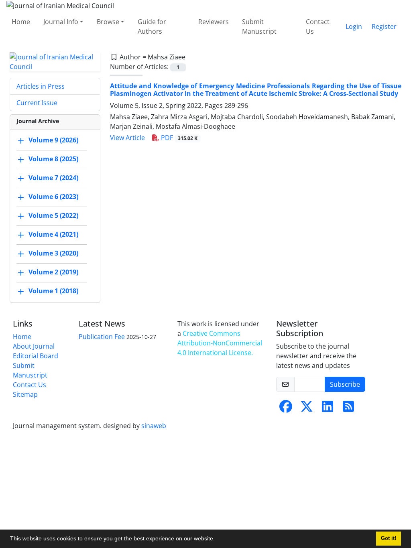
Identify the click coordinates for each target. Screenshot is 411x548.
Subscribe (345, 384)
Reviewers (213, 21)
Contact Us (318, 26)
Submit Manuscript (259, 26)
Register (384, 26)
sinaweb (153, 425)
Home (21, 21)
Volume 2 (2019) (53, 272)
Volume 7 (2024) (53, 177)
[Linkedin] (327, 408)
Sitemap (25, 394)
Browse (108, 21)
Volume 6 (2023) (53, 196)
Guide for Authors (152, 26)
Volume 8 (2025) (53, 158)
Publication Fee (102, 336)
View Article (127, 137)
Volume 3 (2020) (53, 253)
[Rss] (348, 408)
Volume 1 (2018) (53, 290)
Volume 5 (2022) (53, 215)
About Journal (34, 346)
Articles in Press (40, 86)
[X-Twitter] (306, 408)
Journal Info (60, 21)
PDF (178, 137)
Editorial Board (35, 355)
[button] (217, 539)
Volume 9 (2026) (53, 140)
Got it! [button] (388, 538)
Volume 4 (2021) (53, 234)
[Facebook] (285, 408)
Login (354, 26)
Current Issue (36, 102)
